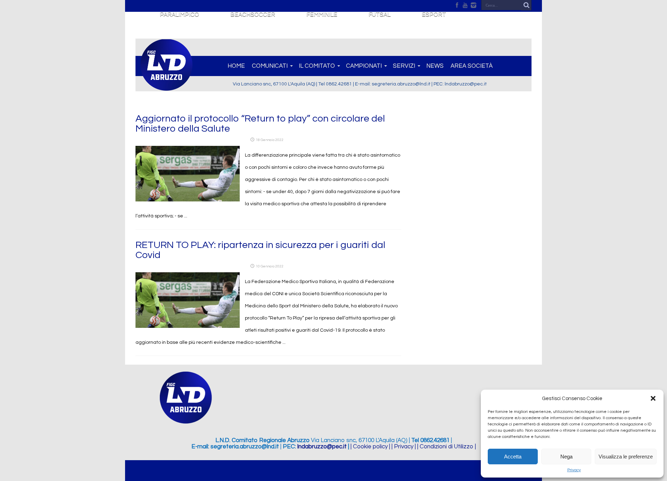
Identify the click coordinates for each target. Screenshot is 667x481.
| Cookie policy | (370, 446)
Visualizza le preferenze (626, 456)
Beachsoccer (252, 14)
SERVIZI (404, 66)
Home (236, 66)
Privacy (574, 470)
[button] (653, 398)
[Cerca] (526, 5)
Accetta (512, 456)
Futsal (379, 14)
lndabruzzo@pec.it (322, 446)
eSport (434, 14)
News (435, 66)
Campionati (364, 66)
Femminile (321, 14)
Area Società (472, 66)
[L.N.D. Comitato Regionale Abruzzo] (166, 86)
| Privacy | (404, 446)
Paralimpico (179, 14)
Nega (566, 456)
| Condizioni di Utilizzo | (446, 446)
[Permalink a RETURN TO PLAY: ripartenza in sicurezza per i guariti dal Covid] (187, 326)
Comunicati (270, 66)
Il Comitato (317, 66)
